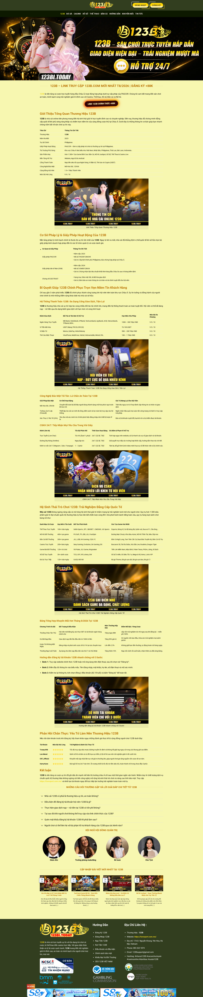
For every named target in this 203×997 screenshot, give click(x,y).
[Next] (163, 893)
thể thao (94, 14)
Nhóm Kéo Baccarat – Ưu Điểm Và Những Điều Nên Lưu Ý (117, 894)
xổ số (85, 14)
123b (62, 14)
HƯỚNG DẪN (114, 14)
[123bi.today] (101, 5)
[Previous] (39, 893)
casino (77, 14)
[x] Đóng (31, 986)
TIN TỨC (139, 14)
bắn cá (104, 14)
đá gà (69, 14)
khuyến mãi (128, 14)
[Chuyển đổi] (42, 796)
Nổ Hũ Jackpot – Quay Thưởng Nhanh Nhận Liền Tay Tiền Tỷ (149, 894)
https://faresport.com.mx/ (51, 781)
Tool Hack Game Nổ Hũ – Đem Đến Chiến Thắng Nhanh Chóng (85, 894)
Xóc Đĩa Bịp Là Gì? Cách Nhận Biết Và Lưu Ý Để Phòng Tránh (54, 894)
